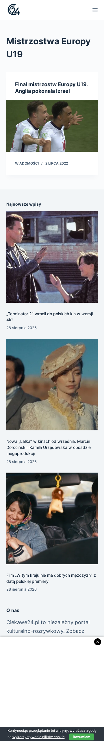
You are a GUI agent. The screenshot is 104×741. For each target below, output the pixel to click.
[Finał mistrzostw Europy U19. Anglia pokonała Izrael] (52, 126)
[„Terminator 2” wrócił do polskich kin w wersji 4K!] (52, 257)
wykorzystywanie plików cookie (38, 737)
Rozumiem (81, 737)
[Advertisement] (52, 689)
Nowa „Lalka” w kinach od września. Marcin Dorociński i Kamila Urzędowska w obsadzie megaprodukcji (48, 447)
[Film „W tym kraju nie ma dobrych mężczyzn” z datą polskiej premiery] (52, 518)
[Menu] (95, 10)
